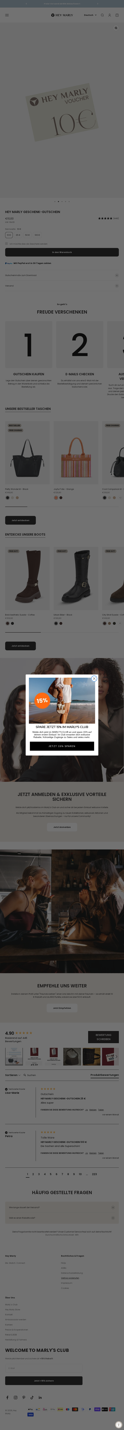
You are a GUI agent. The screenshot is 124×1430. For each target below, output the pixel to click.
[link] (62, 701)
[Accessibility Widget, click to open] (118, 1424)
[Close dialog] (94, 678)
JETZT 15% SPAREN (62, 746)
